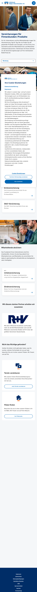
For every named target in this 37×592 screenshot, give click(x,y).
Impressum (18, 574)
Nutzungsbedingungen (18, 579)
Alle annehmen (18, 181)
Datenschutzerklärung (11, 86)
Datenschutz (18, 576)
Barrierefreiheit (18, 586)
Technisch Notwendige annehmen (18, 177)
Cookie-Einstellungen (18, 173)
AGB (18, 583)
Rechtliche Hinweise (18, 581)
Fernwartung (18, 590)
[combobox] (18, 61)
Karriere (19, 588)
